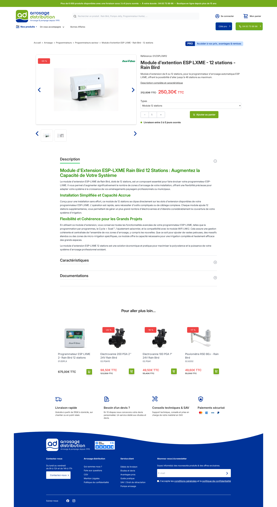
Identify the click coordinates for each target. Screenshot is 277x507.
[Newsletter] (227, 473)
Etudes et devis (127, 470)
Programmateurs (64, 42)
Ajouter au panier (205, 114)
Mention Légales (91, 478)
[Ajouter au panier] (89, 372)
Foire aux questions (93, 470)
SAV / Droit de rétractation (132, 482)
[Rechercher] (74, 16)
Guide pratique (127, 478)
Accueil (37, 42)
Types (144, 101)
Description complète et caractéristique (162, 82)
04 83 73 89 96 (250, 26)
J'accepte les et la (195, 481)
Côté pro (223, 26)
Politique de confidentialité (96, 482)
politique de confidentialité (216, 481)
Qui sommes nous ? (93, 466)
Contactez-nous (58, 475)
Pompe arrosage (128, 486)
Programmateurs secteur (86, 42)
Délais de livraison (128, 466)
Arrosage (48, 42)
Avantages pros (127, 474)
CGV (86, 474)
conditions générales (185, 481)
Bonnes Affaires (77, 27)
